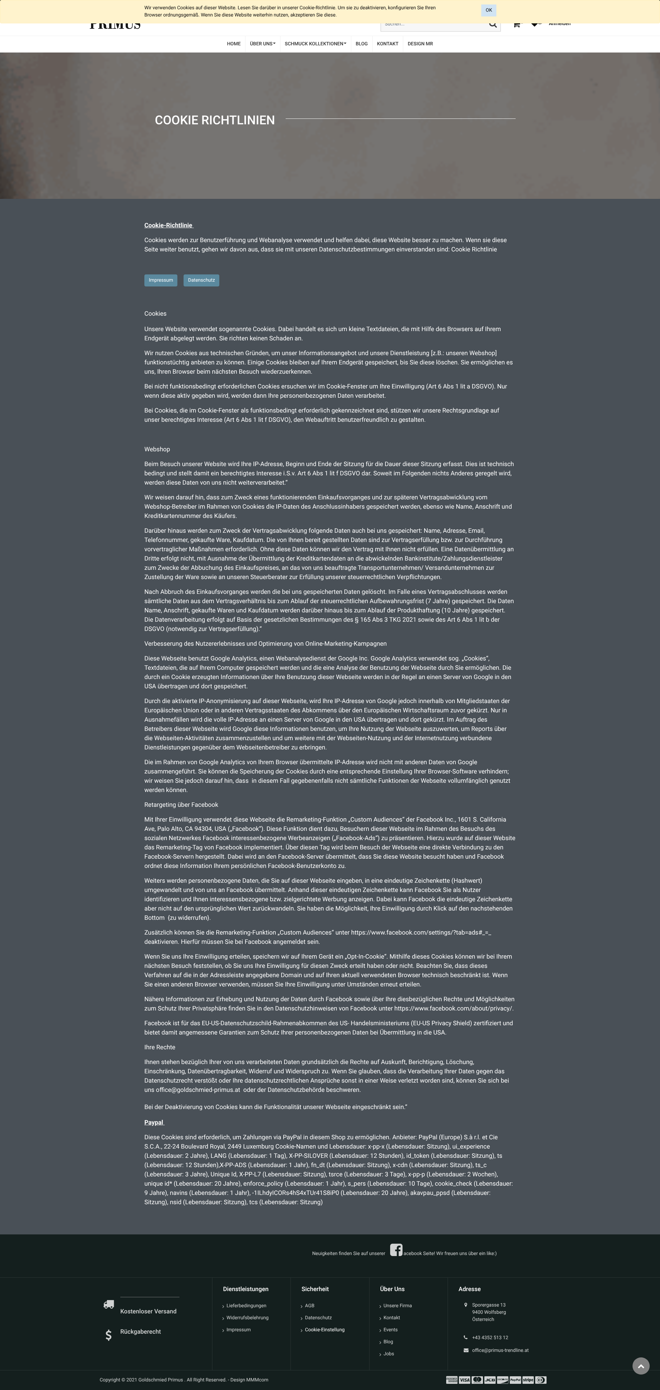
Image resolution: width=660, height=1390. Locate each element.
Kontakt (392, 1318)
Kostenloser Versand (149, 1311)
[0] (516, 24)
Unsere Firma (398, 1306)
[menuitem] (233, 44)
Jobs (389, 1354)
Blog (388, 1342)
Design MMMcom (249, 1380)
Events (391, 1330)
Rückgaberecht (140, 1332)
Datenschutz (201, 280)
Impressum (161, 280)
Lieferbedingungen (246, 1306)
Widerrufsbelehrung (247, 1318)
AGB (309, 1306)
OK (489, 10)
